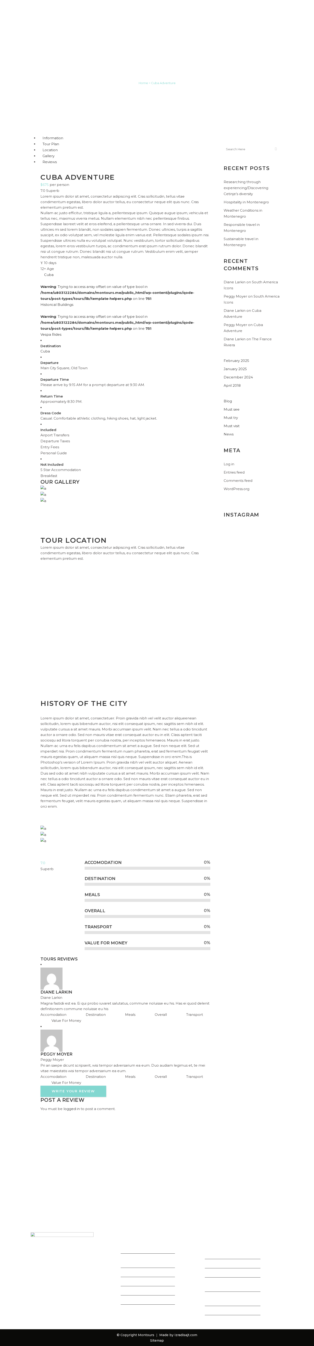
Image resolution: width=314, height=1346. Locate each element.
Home (143, 83)
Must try (231, 417)
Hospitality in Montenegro (246, 202)
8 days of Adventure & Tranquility (224, 1286)
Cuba (45, 351)
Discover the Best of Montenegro (223, 1300)
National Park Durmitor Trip (146, 1302)
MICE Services (217, 1312)
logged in (71, 1109)
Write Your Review (73, 1091)
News (229, 434)
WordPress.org (236, 489)
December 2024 (238, 377)
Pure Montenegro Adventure (231, 1274)
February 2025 (236, 360)
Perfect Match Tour (138, 1292)
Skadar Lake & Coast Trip (143, 1274)
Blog (228, 401)
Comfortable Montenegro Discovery (228, 1253)
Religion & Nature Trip (140, 1283)
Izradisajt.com (185, 1335)
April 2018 (232, 385)
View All (128, 1311)
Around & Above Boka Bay (144, 1251)
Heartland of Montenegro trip (231, 1265)
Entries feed (234, 472)
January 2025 (235, 369)
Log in (229, 464)
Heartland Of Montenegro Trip (144, 1262)
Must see (232, 409)
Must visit (232, 426)
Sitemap (157, 1340)
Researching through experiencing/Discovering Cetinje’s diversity (246, 188)
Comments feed (238, 480)
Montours (146, 1335)
